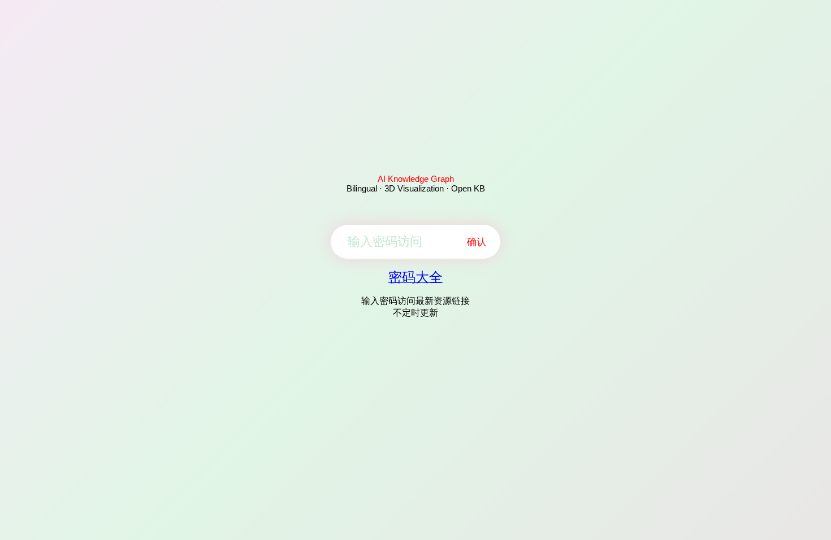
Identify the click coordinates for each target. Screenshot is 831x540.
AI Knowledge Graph (416, 179)
